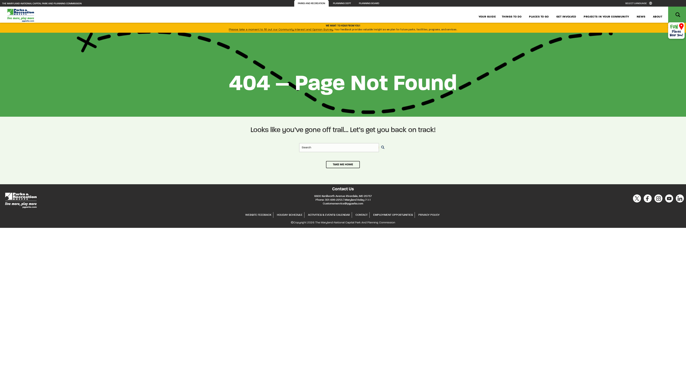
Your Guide (487, 16)
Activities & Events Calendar (329, 215)
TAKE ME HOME (343, 164)
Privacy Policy (429, 215)
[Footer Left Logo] (20, 199)
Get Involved (566, 16)
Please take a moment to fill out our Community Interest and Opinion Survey (281, 29)
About (657, 16)
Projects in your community (606, 16)
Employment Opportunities (393, 215)
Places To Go (539, 16)
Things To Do (511, 16)
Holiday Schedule (289, 215)
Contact (362, 215)
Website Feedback (258, 215)
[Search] (382, 147)
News (641, 16)
